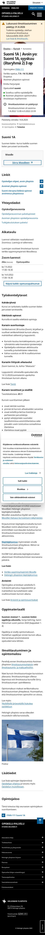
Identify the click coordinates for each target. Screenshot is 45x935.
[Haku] (34, 14)
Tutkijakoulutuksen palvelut (15, 222)
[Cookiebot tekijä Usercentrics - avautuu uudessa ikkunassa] (31, 435)
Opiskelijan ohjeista (11, 783)
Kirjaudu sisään (36, 8)
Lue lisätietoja (31, 473)
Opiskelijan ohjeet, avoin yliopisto (18, 181)
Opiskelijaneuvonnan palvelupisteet (18, 214)
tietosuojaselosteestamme (26, 463)
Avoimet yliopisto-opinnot (15, 186)
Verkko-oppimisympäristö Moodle (20, 572)
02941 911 (23, 913)
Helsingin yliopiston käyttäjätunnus (20, 575)
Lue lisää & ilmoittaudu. (17, 38)
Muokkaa (21, 489)
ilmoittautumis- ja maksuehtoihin (17, 667)
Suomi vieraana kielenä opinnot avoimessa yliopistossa (17, 192)
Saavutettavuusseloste (10, 882)
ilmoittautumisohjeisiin (22, 664)
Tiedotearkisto (7, 843)
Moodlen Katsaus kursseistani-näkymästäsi (22, 518)
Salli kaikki (22, 481)
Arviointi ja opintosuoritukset (24, 600)
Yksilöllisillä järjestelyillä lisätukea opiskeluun (17, 705)
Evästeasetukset (7, 887)
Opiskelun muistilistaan (13, 786)
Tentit (13, 384)
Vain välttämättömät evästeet (22, 497)
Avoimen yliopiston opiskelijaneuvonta (20, 218)
